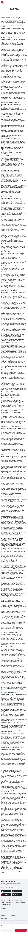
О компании (3, 900)
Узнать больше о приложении (7, 887)
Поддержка (10, 900)
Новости (21, 900)
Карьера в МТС (23, 902)
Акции (2, 902)
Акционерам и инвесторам (6, 904)
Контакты (16, 900)
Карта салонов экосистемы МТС (12, 902)
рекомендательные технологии (8, 927)
